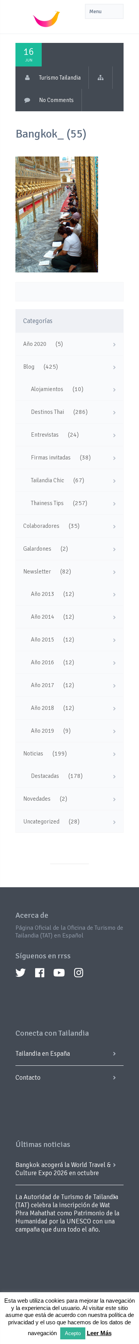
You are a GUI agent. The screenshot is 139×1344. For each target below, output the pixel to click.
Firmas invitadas (51, 457)
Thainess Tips (47, 503)
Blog (28, 366)
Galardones (37, 548)
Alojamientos (47, 389)
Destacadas (45, 775)
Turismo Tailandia (60, 77)
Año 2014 (42, 616)
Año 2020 (34, 343)
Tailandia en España (42, 1054)
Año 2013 (42, 593)
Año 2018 (42, 707)
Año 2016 (42, 662)
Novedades (37, 798)
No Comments (56, 100)
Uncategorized (41, 821)
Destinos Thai (47, 411)
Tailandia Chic (47, 480)
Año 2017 (42, 685)
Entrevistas (45, 434)
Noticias (33, 753)
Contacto (28, 1077)
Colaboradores (41, 525)
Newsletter (37, 571)
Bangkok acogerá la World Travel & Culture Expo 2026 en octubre (63, 1169)
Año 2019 (42, 730)
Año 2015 (42, 639)
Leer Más (99, 1333)
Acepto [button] (73, 1333)
